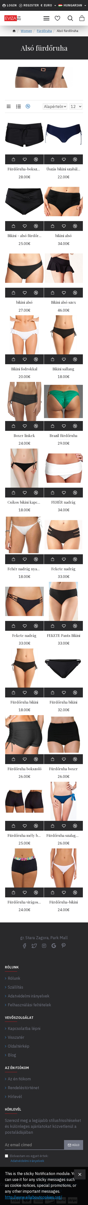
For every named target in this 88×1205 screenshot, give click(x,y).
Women (26, 31)
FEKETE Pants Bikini (63, 635)
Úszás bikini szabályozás (63, 169)
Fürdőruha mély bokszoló (25, 835)
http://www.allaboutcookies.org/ (33, 1197)
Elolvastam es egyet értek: (29, 1158)
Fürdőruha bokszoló (25, 769)
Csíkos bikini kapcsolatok (25, 502)
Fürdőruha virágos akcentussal (25, 902)
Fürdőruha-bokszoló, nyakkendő (25, 169)
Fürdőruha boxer (63, 769)
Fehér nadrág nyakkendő (25, 569)
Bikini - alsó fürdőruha (25, 235)
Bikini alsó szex (63, 302)
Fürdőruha (44, 31)
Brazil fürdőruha (63, 435)
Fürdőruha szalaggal (63, 835)
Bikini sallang (63, 369)
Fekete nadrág (63, 569)
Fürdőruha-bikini (63, 902)
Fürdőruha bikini (24, 702)
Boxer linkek (24, 435)
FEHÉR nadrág (63, 502)
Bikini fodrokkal (24, 369)
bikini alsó (63, 235)
